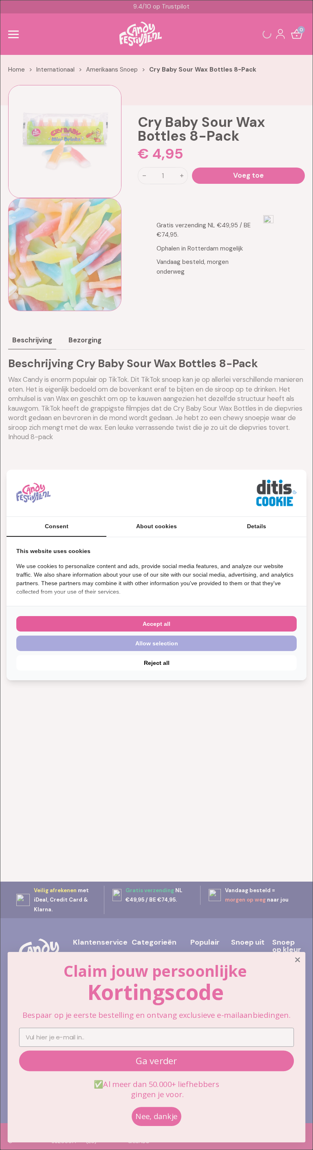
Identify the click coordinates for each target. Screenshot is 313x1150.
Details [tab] (256, 526)
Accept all (156, 624)
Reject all (157, 663)
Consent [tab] (56, 526)
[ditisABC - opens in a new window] (276, 493)
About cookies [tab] (156, 526)
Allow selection (156, 643)
